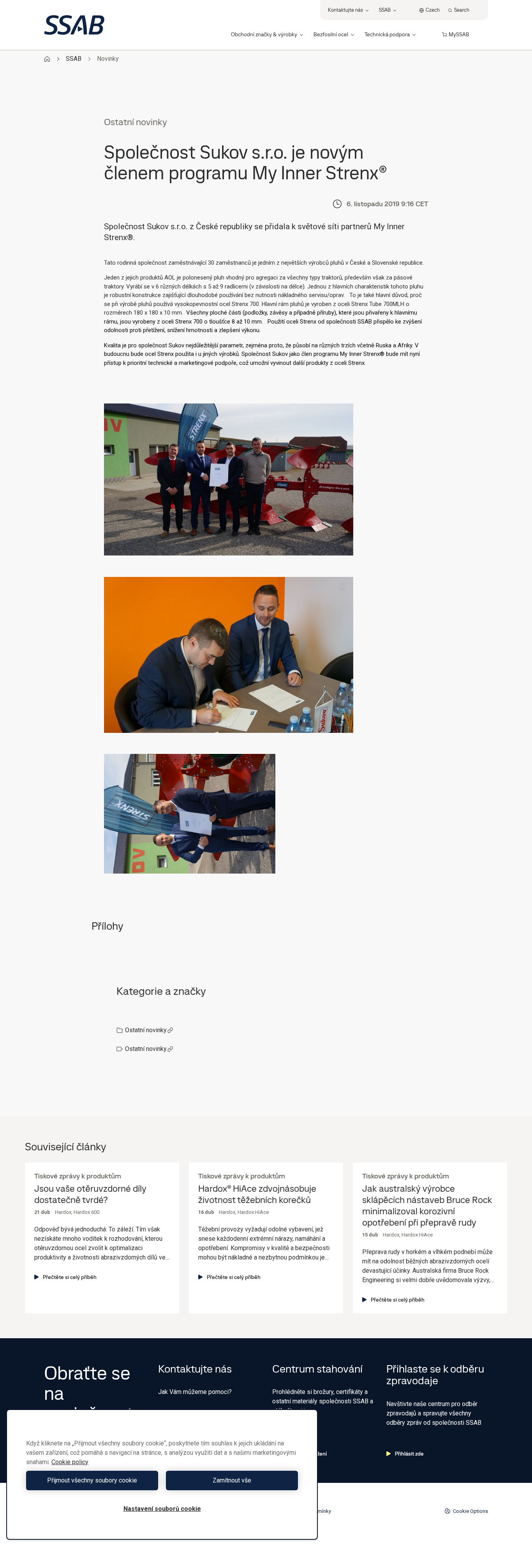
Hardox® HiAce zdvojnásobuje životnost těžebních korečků (257, 1194)
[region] (162, 1474)
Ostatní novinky (146, 1030)
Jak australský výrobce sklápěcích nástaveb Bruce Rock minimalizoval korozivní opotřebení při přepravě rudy (427, 1205)
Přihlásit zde (409, 1453)
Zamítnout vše (232, 1480)
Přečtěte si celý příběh (70, 1277)
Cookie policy (69, 1462)
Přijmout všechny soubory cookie (92, 1480)
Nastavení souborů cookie (162, 1508)
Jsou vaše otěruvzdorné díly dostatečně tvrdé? (90, 1194)
